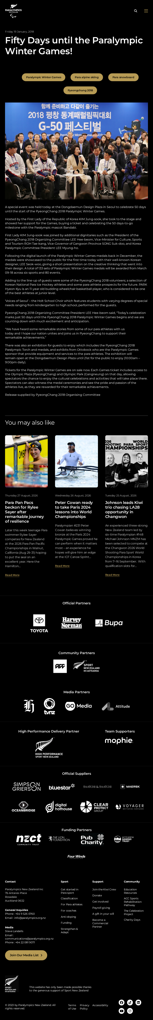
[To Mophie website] (119, 740)
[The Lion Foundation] (61, 839)
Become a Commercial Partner (100, 923)
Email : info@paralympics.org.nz (25, 918)
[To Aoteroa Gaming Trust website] (124, 839)
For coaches (68, 910)
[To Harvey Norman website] (72, 623)
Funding (66, 922)
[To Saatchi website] (97, 786)
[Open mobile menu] (146, 10)
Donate (97, 895)
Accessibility (100, 1005)
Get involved (100, 901)
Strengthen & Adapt (69, 930)
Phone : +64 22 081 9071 (20, 942)
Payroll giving (101, 907)
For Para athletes (71, 904)
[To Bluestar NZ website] (62, 786)
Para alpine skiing (87, 77)
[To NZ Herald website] (29, 706)
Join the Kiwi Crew (104, 889)
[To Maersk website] (129, 786)
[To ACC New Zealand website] (60, 666)
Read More (12, 575)
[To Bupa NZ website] (109, 623)
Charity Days (132, 919)
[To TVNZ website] (49, 706)
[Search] (135, 11)
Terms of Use (72, 1007)
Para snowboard (123, 77)
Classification (69, 898)
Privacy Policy (84, 1007)
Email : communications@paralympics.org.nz (29, 937)
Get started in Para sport (69, 891)
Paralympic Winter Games (43, 77)
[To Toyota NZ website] (39, 623)
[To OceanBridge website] (23, 806)
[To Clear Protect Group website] (94, 806)
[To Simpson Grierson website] (26, 786)
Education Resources (130, 891)
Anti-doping (68, 916)
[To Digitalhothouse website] (59, 806)
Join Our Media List (24, 955)
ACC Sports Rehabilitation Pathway (133, 902)
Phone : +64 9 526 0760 (20, 913)
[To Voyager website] (130, 806)
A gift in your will (103, 913)
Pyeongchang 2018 (80, 90)
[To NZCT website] (29, 839)
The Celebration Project (134, 912)
